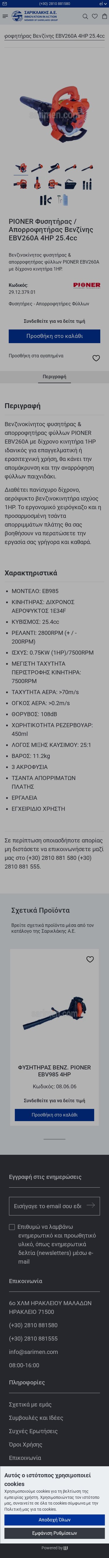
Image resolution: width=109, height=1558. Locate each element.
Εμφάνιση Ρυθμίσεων (54, 1533)
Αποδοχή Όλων (55, 1520)
